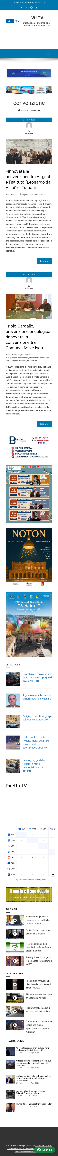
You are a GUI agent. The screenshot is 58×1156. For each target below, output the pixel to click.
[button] (44, 1150)
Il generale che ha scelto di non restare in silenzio (37, 697)
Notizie (11, 194)
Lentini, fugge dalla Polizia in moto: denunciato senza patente (34, 765)
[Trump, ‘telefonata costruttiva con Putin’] (10, 1107)
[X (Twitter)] (26, 7)
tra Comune (32, 361)
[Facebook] (21, 7)
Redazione (29, 133)
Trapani (43, 194)
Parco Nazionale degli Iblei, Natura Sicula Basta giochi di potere (38, 947)
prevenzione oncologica (39, 358)
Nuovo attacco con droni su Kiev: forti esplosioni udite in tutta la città (32, 1049)
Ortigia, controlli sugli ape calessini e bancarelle (37, 718)
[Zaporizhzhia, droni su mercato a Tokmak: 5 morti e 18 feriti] (10, 1094)
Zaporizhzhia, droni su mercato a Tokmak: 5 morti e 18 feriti (30, 1092)
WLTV (37, 17)
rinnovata (22, 361)
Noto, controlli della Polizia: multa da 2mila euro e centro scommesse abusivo (36, 742)
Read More (45, 261)
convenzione (34, 194)
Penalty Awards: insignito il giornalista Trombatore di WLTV (39, 961)
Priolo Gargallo (14, 355)
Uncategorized (27, 355)
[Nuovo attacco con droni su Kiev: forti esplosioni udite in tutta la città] (10, 1051)
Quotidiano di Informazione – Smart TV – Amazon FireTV (37, 24)
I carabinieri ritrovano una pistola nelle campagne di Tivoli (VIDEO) (37, 677)
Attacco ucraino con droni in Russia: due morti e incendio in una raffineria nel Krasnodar (33, 1063)
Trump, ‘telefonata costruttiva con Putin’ (34, 1104)
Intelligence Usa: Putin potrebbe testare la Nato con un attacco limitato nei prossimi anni (33, 1078)
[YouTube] (36, 7)
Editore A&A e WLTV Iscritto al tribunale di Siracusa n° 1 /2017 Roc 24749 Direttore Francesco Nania (29, 1148)
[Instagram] (31, 7)
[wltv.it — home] (13, 21)
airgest (25, 194)
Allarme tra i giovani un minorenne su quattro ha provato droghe (38, 920)
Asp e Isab (12, 358)
